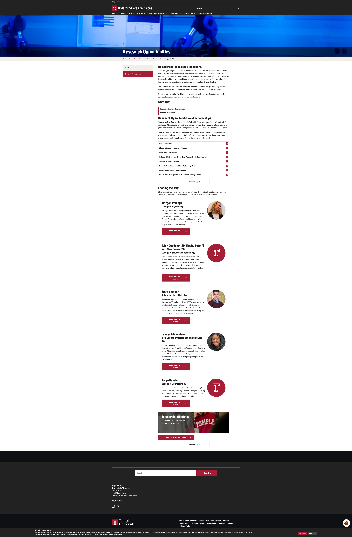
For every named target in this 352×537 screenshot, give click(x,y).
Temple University (117, 1)
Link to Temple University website (124, 522)
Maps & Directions (206, 521)
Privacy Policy (185, 526)
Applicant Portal (190, 13)
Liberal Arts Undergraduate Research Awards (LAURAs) (180, 175)
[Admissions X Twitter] (118, 506)
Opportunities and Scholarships (172, 109)
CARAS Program (165, 144)
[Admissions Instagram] (113, 506)
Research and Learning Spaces (148, 59)
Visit (130, 13)
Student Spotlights (167, 113)
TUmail (202, 523)
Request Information (205, 13)
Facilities (128, 68)
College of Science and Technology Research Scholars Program (183, 157)
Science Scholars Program (169, 161)
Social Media (184, 523)
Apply (123, 13)
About (114, 13)
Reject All (312, 533)
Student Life (175, 13)
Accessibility (212, 523)
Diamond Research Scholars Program (173, 148)
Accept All (302, 533)
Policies (226, 521)
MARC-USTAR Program (168, 152)
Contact (218, 521)
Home (124, 59)
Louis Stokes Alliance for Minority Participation (177, 166)
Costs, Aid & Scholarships (158, 13)
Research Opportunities (133, 74)
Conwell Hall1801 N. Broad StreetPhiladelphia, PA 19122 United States (124, 493)
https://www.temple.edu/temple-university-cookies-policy (105, 534)
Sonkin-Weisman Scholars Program (172, 170)
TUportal (194, 523)
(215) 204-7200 (117, 501)
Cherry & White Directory (187, 521)
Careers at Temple (226, 523)
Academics (141, 13)
